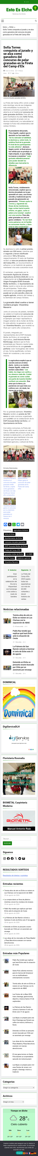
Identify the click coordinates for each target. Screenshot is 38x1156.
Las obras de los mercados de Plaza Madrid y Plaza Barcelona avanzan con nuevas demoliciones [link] (19, 940)
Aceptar (19, 1153)
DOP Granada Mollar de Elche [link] (16, 546)
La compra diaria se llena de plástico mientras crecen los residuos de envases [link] (11, 2)
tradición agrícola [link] (23, 558)
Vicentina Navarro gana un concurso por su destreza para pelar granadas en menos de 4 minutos (9, 512)
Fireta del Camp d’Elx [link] (12, 550)
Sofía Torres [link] (9, 558)
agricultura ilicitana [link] (21, 530)
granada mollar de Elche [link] (14, 554)
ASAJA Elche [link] (9, 534)
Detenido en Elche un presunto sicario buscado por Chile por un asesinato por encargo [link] (18, 929)
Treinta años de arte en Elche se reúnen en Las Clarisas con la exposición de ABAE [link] (24, 986)
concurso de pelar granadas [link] (15, 542)
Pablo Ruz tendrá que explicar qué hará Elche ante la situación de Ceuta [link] (24, 962)
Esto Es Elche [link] (19, 9)
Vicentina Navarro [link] (11, 562)
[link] (35, 8)
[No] (35, 1148)
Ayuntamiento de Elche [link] (13, 538)
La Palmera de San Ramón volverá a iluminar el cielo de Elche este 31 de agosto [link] (23, 1009)
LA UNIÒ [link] (29, 554)
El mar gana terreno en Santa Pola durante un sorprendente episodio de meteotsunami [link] (23, 1056)
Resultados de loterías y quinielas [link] (15, 876)
